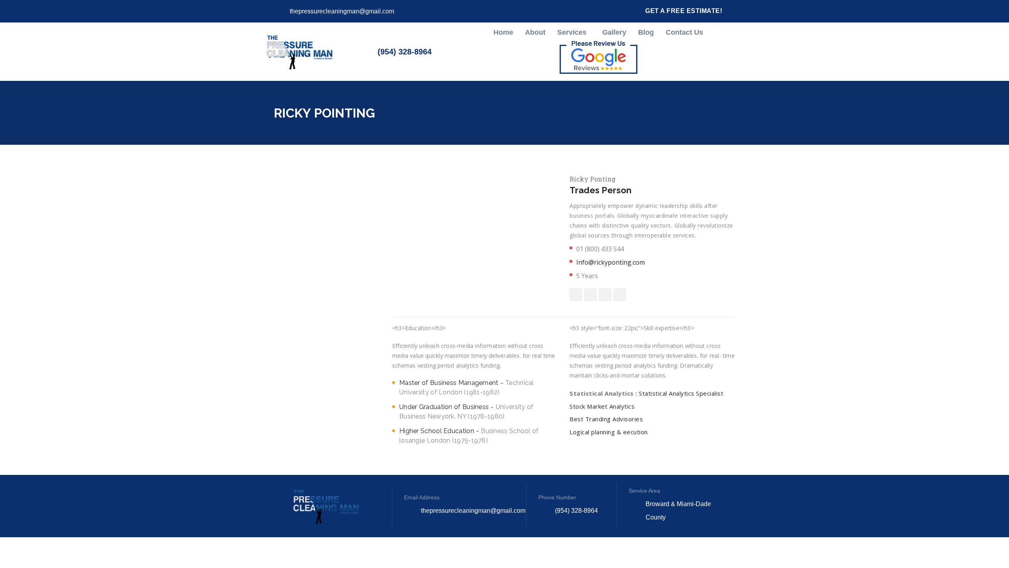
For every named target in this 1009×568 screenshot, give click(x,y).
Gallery (614, 32)
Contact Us (684, 32)
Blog (646, 32)
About (535, 32)
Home (503, 32)
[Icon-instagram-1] (575, 11)
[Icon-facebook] (560, 11)
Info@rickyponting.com (610, 262)
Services (571, 32)
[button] (573, 32)
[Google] (589, 11)
